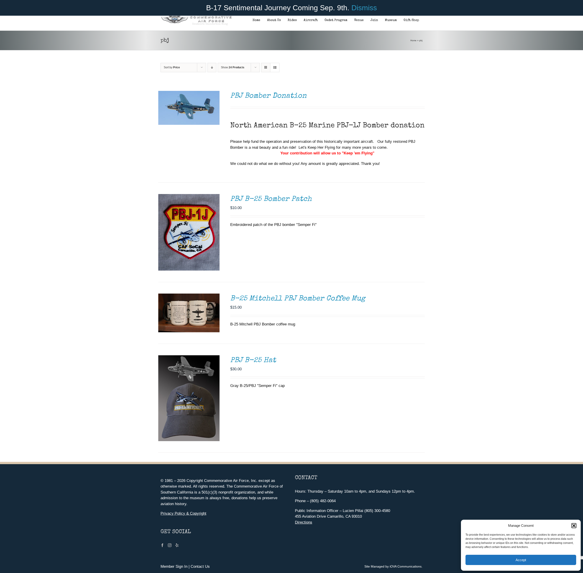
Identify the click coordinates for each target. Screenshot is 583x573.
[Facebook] (162, 545)
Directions (303, 522)
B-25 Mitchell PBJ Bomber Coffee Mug (297, 299)
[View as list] (274, 67)
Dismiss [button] (364, 8)
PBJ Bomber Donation (268, 96)
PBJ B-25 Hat (253, 360)
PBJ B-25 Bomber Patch (271, 199)
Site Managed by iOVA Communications (393, 566)
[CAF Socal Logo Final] (196, 17)
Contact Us (200, 566)
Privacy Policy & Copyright (183, 513)
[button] (574, 525)
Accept (521, 560)
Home (413, 40)
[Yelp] (177, 545)
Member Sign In (174, 566)
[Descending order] (211, 67)
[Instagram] (169, 545)
